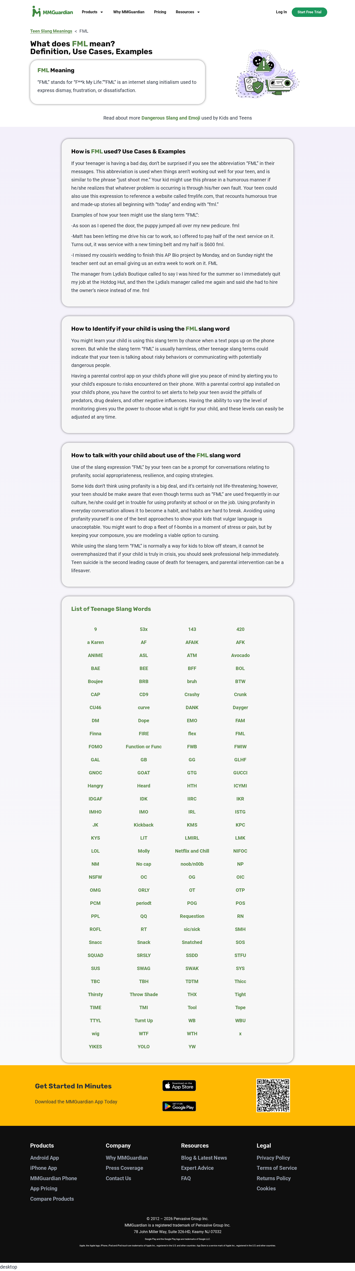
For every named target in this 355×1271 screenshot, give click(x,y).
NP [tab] (240, 864)
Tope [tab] (240, 1007)
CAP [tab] (95, 694)
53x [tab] (144, 629)
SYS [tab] (240, 968)
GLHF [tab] (240, 760)
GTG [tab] (192, 773)
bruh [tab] (192, 681)
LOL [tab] (95, 851)
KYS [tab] (95, 838)
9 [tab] (95, 629)
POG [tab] (192, 903)
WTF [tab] (144, 1033)
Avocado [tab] (240, 655)
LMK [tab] (240, 838)
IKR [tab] (240, 799)
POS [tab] (240, 903)
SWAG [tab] (143, 968)
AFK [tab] (240, 642)
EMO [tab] (192, 720)
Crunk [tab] (240, 694)
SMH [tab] (240, 929)
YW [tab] (192, 1047)
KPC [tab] (240, 825)
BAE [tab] (95, 668)
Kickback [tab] (144, 825)
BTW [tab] (240, 681)
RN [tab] (240, 916)
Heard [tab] (143, 786)
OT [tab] (192, 890)
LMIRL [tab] (192, 838)
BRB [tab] (144, 681)
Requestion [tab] (192, 916)
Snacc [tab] (95, 942)
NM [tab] (95, 864)
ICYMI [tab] (240, 786)
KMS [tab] (192, 825)
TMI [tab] (143, 1007)
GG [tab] (192, 760)
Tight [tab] (240, 994)
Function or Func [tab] (144, 747)
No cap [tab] (143, 864)
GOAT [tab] (143, 773)
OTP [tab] (240, 890)
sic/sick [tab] (192, 929)
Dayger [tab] (240, 707)
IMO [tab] (143, 812)
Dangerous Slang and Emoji (171, 118)
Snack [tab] (143, 942)
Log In (281, 12)
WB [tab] (192, 1020)
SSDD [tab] (192, 955)
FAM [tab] (240, 720)
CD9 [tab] (143, 694)
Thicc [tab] (240, 981)
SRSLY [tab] (144, 955)
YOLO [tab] (144, 1047)
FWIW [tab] (240, 747)
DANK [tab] (192, 707)
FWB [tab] (192, 747)
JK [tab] (95, 825)
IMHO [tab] (95, 812)
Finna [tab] (95, 733)
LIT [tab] (143, 838)
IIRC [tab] (192, 799)
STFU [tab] (240, 955)
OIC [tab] (240, 877)
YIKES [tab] (95, 1047)
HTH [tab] (192, 786)
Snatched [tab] (192, 942)
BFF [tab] (192, 668)
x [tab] (240, 1033)
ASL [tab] (143, 655)
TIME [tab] (95, 1007)
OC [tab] (144, 877)
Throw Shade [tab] (144, 994)
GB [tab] (144, 760)
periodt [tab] (143, 903)
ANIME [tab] (95, 655)
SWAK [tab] (192, 968)
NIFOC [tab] (240, 851)
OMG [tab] (95, 890)
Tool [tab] (192, 1007)
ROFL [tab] (95, 929)
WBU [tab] (240, 1020)
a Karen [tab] (95, 642)
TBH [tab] (144, 981)
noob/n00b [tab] (192, 864)
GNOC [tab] (95, 773)
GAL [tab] (95, 760)
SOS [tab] (240, 942)
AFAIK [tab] (192, 642)
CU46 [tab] (95, 707)
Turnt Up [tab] (144, 1020)
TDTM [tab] (192, 981)
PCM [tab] (95, 903)
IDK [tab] (144, 799)
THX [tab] (192, 994)
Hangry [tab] (95, 786)
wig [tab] (95, 1033)
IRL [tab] (192, 812)
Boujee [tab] (95, 681)
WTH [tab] (192, 1033)
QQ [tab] (143, 916)
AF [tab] (144, 642)
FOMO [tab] (95, 747)
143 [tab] (192, 629)
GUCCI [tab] (240, 773)
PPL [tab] (95, 916)
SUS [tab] (95, 968)
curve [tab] (144, 707)
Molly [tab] (144, 851)
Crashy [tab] (192, 694)
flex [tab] (192, 733)
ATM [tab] (192, 655)
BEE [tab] (144, 668)
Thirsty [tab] (95, 994)
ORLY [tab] (143, 890)
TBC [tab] (95, 981)
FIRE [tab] (144, 733)
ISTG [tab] (240, 812)
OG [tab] (192, 877)
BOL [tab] (240, 668)
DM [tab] (95, 720)
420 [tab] (240, 629)
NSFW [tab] (95, 877)
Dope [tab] (143, 720)
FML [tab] (240, 733)
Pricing (160, 12)
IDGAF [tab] (95, 799)
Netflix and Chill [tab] (192, 851)
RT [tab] (144, 929)
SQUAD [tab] (95, 955)
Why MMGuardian (128, 12)
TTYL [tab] (95, 1020)
